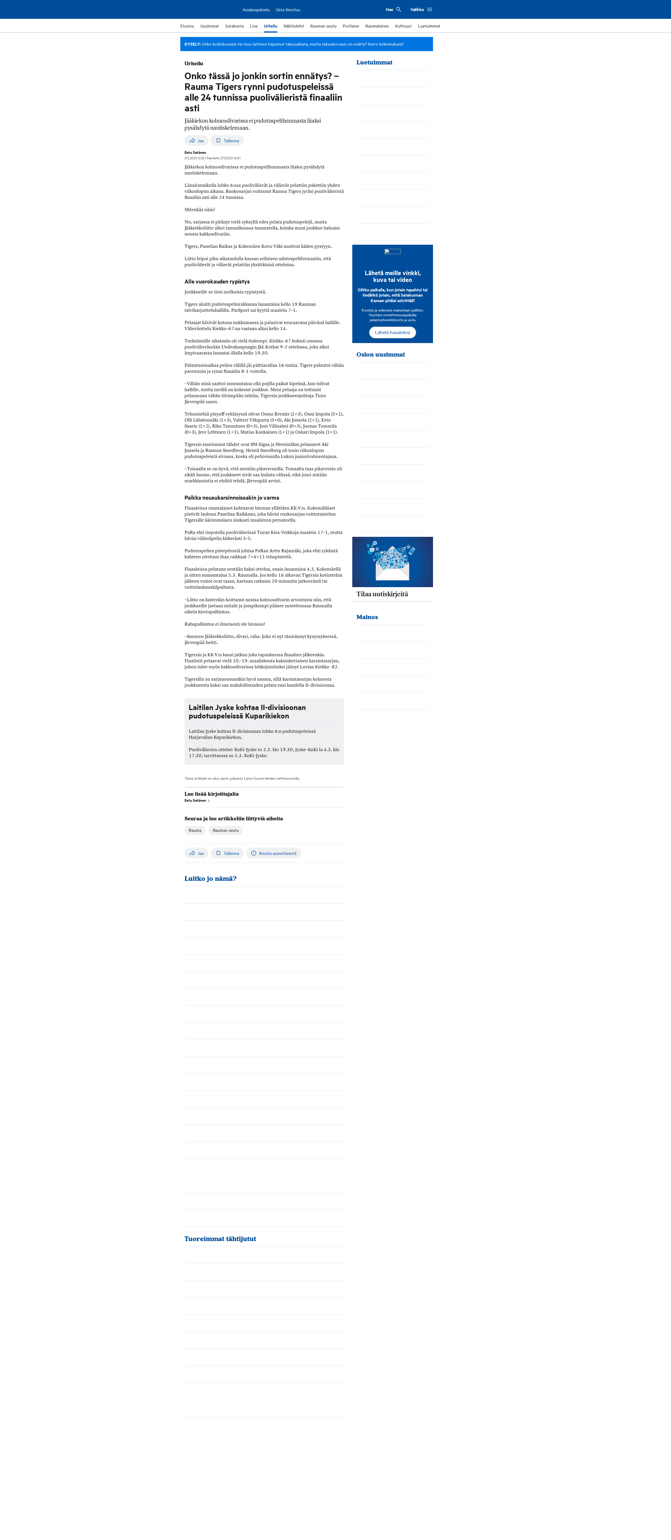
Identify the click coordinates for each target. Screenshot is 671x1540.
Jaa (201, 140)
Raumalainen (377, 26)
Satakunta (234, 26)
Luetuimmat (429, 26)
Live (254, 26)
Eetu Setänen (195, 800)
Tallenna (231, 140)
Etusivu (187, 26)
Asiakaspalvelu (256, 9)
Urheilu (270, 26)
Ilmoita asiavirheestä (277, 853)
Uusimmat (209, 26)
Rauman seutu (323, 26)
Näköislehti (294, 26)
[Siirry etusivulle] (207, 9)
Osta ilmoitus (288, 9)
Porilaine (351, 26)
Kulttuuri (403, 26)
